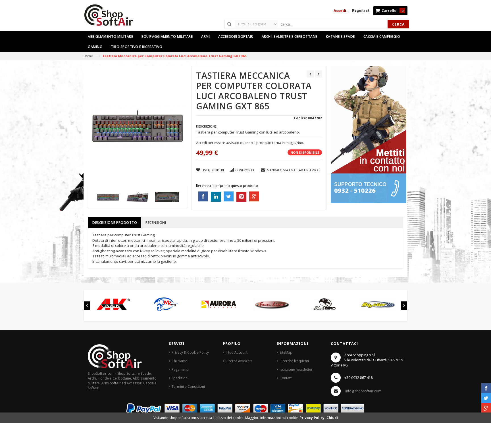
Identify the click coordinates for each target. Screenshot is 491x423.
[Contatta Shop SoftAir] (368, 134)
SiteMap (286, 352)
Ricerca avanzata (239, 361)
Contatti (286, 378)
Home (88, 56)
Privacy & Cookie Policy (190, 352)
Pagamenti (180, 369)
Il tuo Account (236, 352)
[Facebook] (486, 388)
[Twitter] (486, 398)
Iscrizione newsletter (296, 369)
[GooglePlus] (486, 408)
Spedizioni (180, 378)
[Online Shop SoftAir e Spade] (112, 17)
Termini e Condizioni (188, 386)
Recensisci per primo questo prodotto (227, 185)
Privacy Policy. (312, 417)
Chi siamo (180, 361)
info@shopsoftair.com (363, 391)
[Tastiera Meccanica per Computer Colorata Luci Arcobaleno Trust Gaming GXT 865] (108, 197)
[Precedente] (310, 74)
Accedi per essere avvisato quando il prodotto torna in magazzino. (250, 142)
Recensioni (155, 222)
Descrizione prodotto (114, 222)
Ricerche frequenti (294, 361)
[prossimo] (318, 74)
